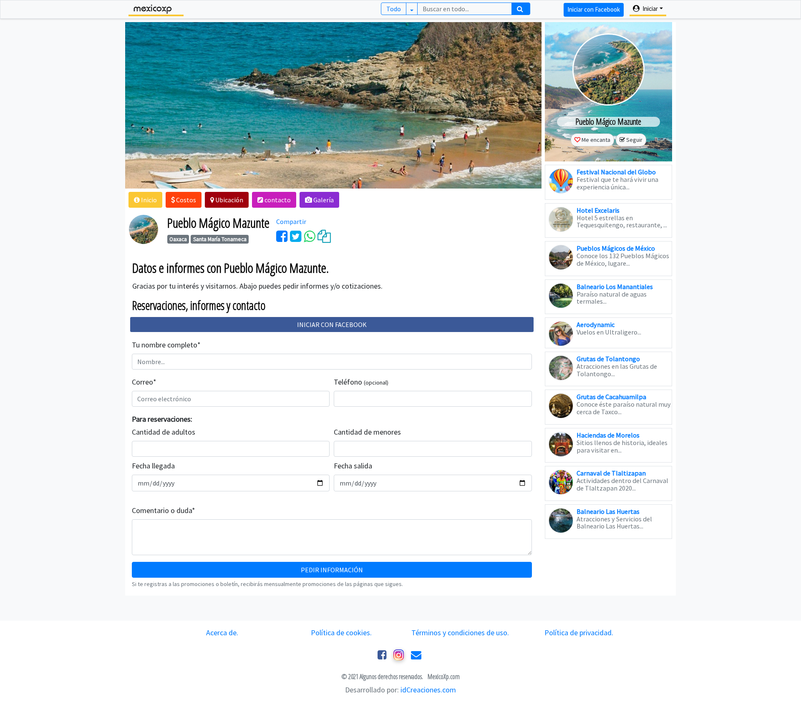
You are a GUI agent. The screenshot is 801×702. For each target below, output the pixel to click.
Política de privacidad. (578, 632)
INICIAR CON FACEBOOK (332, 324)
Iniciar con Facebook (593, 9)
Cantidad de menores (367, 432)
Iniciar (649, 9)
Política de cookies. (341, 632)
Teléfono (361, 382)
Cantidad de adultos (163, 432)
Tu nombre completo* (166, 345)
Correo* (144, 382)
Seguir (634, 139)
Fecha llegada (153, 466)
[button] (145, 200)
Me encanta (596, 139)
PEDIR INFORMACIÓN (332, 570)
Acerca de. (222, 632)
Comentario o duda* (163, 510)
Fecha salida (353, 466)
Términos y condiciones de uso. (460, 632)
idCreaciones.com (428, 689)
